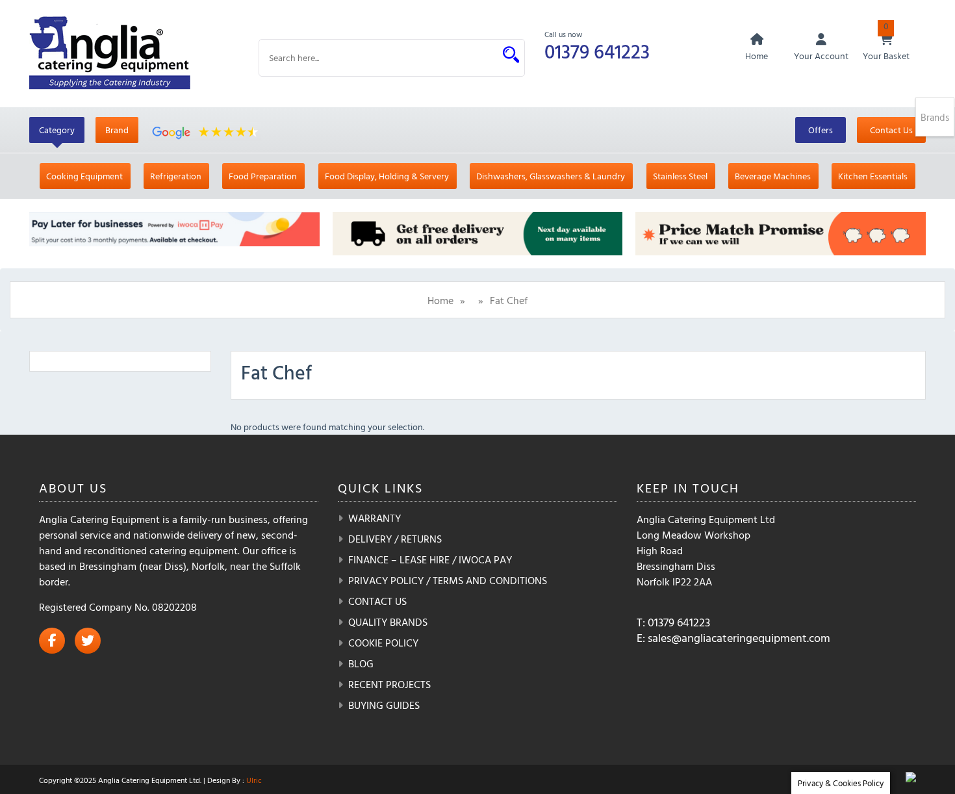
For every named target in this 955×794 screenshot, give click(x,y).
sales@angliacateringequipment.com (739, 638)
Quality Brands (387, 622)
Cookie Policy (383, 642)
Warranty (374, 518)
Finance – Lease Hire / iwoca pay (430, 559)
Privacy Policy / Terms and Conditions (447, 580)
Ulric (254, 780)
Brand (117, 129)
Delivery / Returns (395, 538)
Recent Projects (389, 684)
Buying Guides (384, 705)
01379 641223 (597, 51)
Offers (820, 129)
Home (440, 300)
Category (57, 129)
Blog (361, 663)
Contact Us (891, 129)
